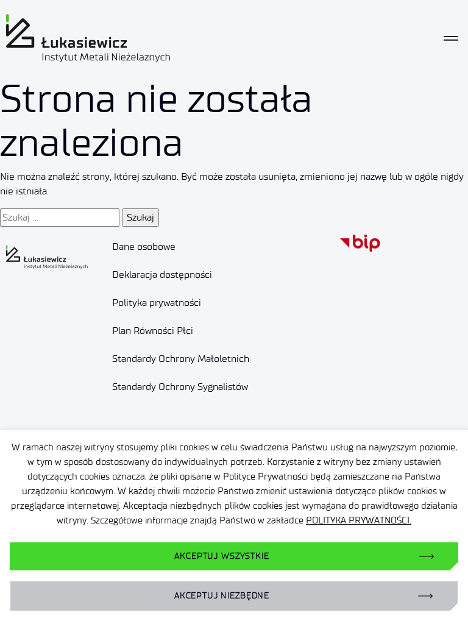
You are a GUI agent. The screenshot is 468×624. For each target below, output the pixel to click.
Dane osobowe (144, 246)
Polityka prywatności (156, 302)
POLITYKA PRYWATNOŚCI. (358, 520)
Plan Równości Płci (152, 330)
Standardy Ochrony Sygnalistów (180, 386)
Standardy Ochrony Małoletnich (180, 358)
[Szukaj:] (59, 217)
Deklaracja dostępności (162, 274)
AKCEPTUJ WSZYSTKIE (221, 556)
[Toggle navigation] (451, 38)
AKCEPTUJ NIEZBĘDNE (221, 595)
